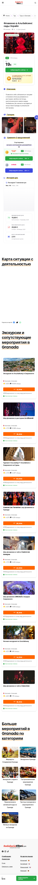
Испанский (24, 860)
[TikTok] (8, 851)
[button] (3, 2)
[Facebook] (3, 851)
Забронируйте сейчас (18, 70)
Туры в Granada (25, 16)
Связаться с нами (7, 866)
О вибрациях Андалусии (6, 858)
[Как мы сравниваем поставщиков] (19, 147)
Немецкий (24, 870)
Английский (25, 864)
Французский (25, 867)
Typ (14, 16)
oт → (19, 389)
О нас (3, 863)
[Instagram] (5, 851)
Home (7, 16)
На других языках (26, 856)
